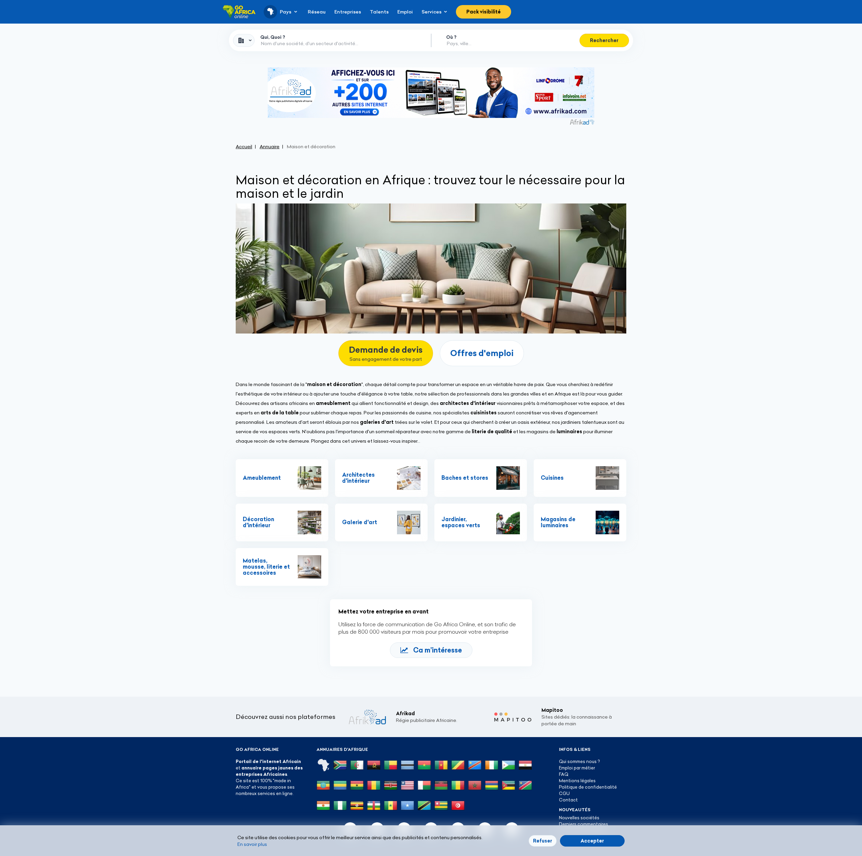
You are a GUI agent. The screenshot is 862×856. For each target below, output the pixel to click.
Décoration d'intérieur (258, 522)
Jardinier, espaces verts (460, 522)
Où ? (451, 37)
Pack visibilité (483, 12)
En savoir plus (252, 844)
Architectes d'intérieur (358, 477)
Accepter (592, 841)
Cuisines (552, 477)
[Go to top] (650, 819)
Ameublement (262, 477)
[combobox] (244, 40)
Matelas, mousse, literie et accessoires (266, 566)
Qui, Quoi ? (272, 37)
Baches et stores (464, 477)
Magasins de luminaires (558, 522)
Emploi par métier (577, 767)
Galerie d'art (359, 522)
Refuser (542, 841)
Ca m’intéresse (437, 650)
